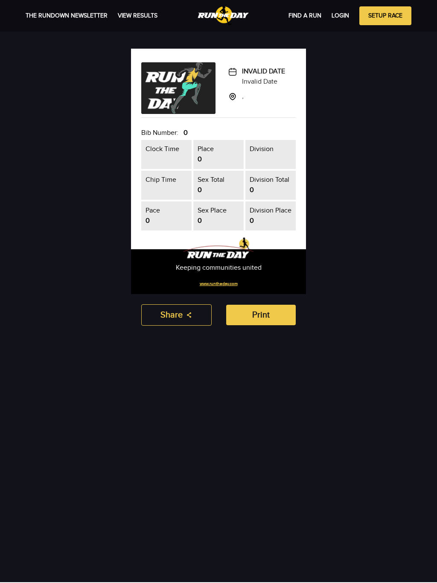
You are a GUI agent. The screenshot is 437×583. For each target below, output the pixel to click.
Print (261, 315)
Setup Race (385, 15)
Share (171, 315)
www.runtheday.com (219, 283)
